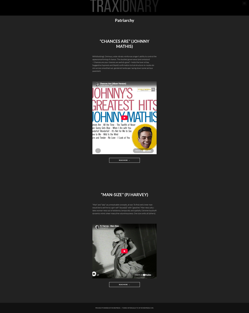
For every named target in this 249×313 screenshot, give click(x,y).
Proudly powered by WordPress (107, 308)
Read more (127, 161)
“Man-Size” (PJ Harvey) (124, 194)
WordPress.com (147, 308)
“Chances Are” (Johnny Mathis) (124, 44)
